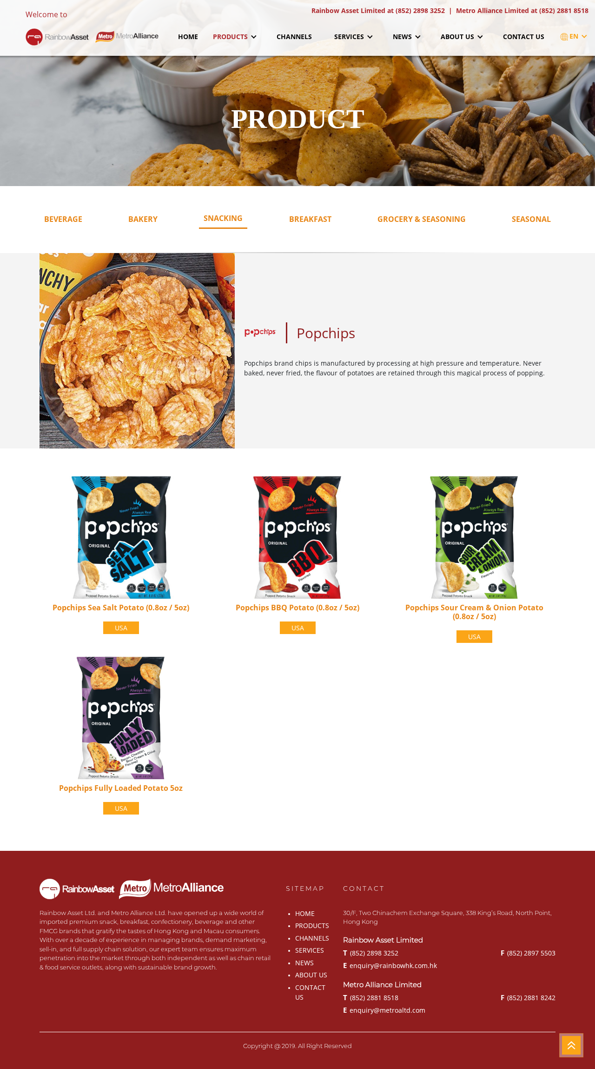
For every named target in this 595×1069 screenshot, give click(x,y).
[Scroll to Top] (571, 1045)
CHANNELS (294, 36)
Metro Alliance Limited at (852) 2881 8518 (522, 10)
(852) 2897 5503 (528, 952)
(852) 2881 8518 (370, 997)
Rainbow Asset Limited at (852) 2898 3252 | (383, 10)
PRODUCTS (231, 36)
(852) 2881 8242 (528, 997)
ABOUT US (458, 36)
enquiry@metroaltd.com (384, 1010)
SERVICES (350, 36)
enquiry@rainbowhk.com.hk (390, 965)
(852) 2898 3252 (370, 952)
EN (574, 36)
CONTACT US (523, 36)
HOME (188, 36)
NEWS (403, 36)
